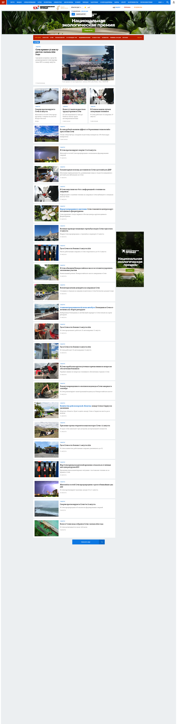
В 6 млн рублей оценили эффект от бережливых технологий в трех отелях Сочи (85, 130)
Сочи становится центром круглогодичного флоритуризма (87, 210)
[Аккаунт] (174, 2)
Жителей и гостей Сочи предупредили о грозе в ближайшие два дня (86, 486)
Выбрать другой (80, 14)
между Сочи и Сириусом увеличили (86, 407)
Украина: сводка (115, 37)
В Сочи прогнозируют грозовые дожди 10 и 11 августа (79, 490)
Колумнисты (133, 2)
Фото (13, 2)
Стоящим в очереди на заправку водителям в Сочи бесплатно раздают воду (87, 291)
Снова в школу (60, 37)
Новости (45, 37)
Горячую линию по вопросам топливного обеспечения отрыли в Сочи (84, 372)
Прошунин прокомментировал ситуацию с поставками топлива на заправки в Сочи (85, 471)
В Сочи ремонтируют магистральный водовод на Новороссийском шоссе (86, 392)
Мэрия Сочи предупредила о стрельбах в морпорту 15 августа (82, 234)
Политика (48, 2)
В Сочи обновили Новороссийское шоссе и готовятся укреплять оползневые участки (86, 269)
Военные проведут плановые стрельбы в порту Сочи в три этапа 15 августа (86, 230)
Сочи (40, 2)
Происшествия (146, 2)
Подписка (138, 7)
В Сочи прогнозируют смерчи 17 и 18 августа (78, 150)
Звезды (85, 2)
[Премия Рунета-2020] (61, 7)
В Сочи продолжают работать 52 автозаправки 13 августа (80, 330)
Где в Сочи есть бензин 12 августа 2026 (75, 347)
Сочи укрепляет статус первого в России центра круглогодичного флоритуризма (83, 215)
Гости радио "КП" (71, 37)
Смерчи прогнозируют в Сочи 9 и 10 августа (78, 504)
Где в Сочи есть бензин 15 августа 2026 (75, 248)
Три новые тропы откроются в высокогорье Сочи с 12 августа (85, 426)
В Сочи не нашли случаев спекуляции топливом (100, 110)
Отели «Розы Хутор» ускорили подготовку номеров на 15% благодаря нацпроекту (84, 136)
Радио (118, 7)
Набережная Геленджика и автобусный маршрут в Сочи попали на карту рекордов (86, 314)
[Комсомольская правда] (44, 7)
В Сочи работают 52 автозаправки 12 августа (75, 350)
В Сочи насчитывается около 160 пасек (73, 527)
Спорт (123, 2)
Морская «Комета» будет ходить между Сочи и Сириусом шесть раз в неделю (85, 412)
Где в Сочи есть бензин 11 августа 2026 (75, 445)
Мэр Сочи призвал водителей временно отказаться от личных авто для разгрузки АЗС (85, 466)
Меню (3, 2)
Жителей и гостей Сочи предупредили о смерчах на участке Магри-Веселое (46, 116)
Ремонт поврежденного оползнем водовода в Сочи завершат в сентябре (86, 387)
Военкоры (105, 37)
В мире (77, 2)
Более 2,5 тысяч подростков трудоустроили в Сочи (74, 110)
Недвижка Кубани (84, 37)
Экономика (68, 2)
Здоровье (94, 2)
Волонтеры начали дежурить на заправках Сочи (80, 288)
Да (73, 14)
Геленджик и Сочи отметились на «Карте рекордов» (87, 308)
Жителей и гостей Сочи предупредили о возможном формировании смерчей (84, 154)
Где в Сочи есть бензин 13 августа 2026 (75, 327)
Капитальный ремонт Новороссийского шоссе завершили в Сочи (83, 273)
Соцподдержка (106, 2)
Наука (116, 2)
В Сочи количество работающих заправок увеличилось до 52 (81, 448)
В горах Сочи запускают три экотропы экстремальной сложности (83, 429)
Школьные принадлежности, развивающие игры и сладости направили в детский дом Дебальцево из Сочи (86, 174)
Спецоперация (29, 2)
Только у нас (96, 37)
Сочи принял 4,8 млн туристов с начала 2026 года (47, 52)
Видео (19, 2)
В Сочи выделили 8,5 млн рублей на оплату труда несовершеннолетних (73, 116)
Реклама (127, 7)
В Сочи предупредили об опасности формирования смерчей (81, 507)
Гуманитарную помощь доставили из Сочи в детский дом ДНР (85, 170)
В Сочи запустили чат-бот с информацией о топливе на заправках (82, 190)
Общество (58, 2)
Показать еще (85, 542)
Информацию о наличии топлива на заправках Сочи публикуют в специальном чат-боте (87, 196)
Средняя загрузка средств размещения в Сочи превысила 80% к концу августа (46, 60)
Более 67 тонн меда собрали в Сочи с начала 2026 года (81, 524)
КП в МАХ (125, 37)
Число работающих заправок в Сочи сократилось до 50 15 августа (83, 252)
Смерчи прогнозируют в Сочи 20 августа (45, 110)
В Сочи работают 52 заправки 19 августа (101, 115)
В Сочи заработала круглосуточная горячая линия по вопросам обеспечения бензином (86, 367)
